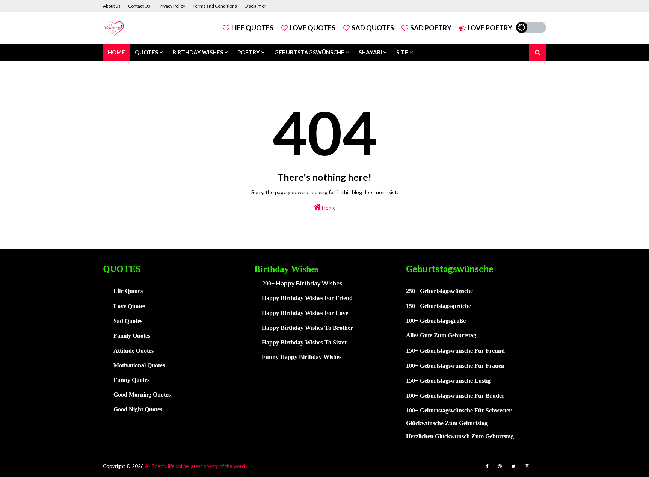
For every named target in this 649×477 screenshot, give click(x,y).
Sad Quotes (373, 28)
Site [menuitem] (402, 52)
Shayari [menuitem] (370, 52)
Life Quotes (252, 28)
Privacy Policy (171, 6)
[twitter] (513, 466)
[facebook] (487, 466)
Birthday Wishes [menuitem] (197, 52)
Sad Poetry (430, 28)
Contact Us (139, 6)
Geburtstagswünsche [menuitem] (309, 52)
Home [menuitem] (116, 52)
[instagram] (527, 466)
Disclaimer (255, 6)
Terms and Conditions (215, 6)
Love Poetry (490, 28)
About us (112, 6)
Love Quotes (312, 28)
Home (328, 207)
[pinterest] (500, 466)
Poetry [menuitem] (248, 52)
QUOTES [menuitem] (146, 52)
